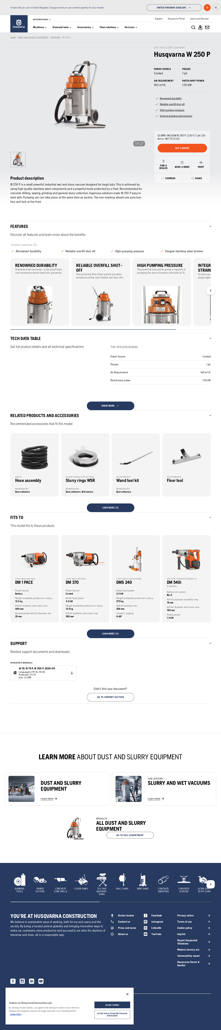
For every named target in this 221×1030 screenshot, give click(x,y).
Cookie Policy (16, 1014)
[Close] (127, 994)
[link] (19, 24)
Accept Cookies (112, 1005)
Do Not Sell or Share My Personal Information (112, 1014)
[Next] (210, 290)
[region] (70, 1005)
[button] (110, 697)
